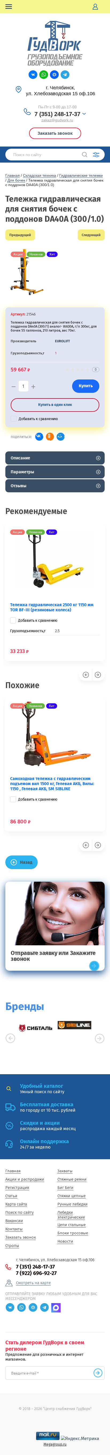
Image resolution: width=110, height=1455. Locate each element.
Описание (20, 457)
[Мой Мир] (61, 437)
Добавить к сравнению (38, 419)
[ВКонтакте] (39, 437)
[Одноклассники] (50, 437)
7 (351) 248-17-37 (57, 114)
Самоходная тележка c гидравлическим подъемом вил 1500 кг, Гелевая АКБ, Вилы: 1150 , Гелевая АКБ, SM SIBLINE (52, 783)
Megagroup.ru (55, 1444)
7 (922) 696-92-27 (36, 1273)
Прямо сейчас (94, 966)
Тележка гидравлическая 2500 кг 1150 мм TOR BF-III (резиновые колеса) (51, 607)
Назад (26, 862)
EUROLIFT (62, 341)
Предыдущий (20, 235)
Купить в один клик (55, 404)
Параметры (22, 471)
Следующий (91, 235)
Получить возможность (98, 1372)
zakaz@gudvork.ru (57, 120)
